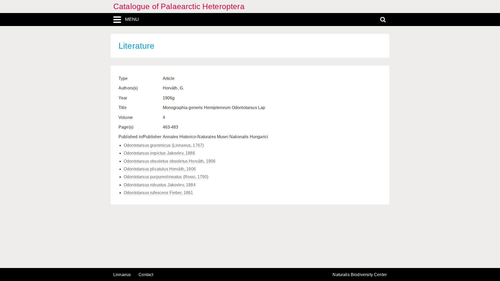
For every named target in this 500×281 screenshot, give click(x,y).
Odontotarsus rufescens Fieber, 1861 (158, 192)
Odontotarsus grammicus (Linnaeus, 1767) (164, 145)
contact (146, 274)
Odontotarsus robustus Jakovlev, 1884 (160, 185)
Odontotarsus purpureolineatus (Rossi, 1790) (166, 177)
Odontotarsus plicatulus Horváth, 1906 (160, 169)
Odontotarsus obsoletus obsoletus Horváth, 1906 (169, 161)
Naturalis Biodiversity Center (360, 275)
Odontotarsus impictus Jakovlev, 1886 (159, 153)
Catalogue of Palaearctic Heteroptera (179, 6)
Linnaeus (122, 275)
